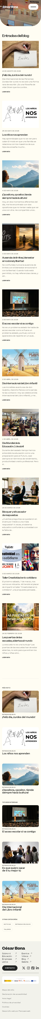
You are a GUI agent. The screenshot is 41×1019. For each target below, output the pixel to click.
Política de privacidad (11, 1003)
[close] (33, 7)
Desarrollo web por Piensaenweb (16, 1011)
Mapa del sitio (8, 990)
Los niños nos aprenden (15, 134)
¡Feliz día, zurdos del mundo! (17, 75)
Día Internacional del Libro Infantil (19, 383)
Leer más (6, 92)
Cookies (5, 1007)
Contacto (10, 968)
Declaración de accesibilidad (14, 994)
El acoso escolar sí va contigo (17, 323)
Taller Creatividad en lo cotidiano (19, 577)
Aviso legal (6, 998)
